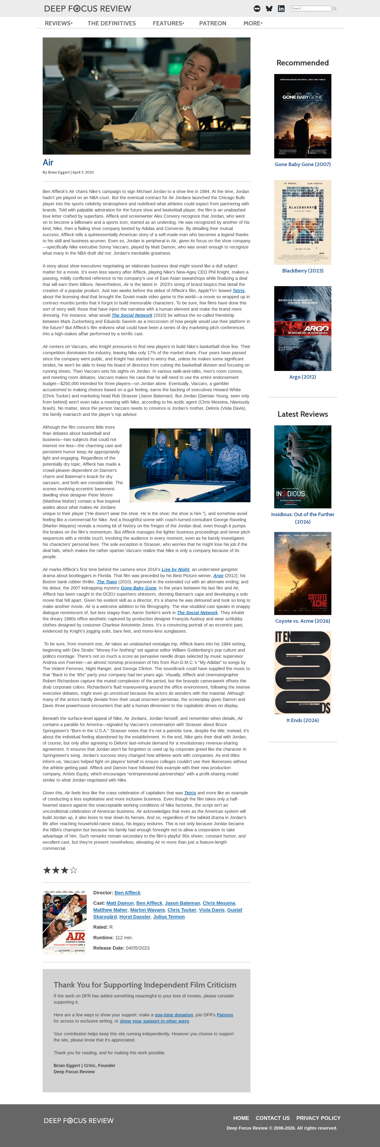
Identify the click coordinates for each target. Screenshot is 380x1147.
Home (241, 1118)
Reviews (58, 23)
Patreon (213, 23)
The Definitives (112, 23)
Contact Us (273, 1118)
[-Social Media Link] (257, 8)
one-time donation (174, 1014)
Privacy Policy (318, 1118)
